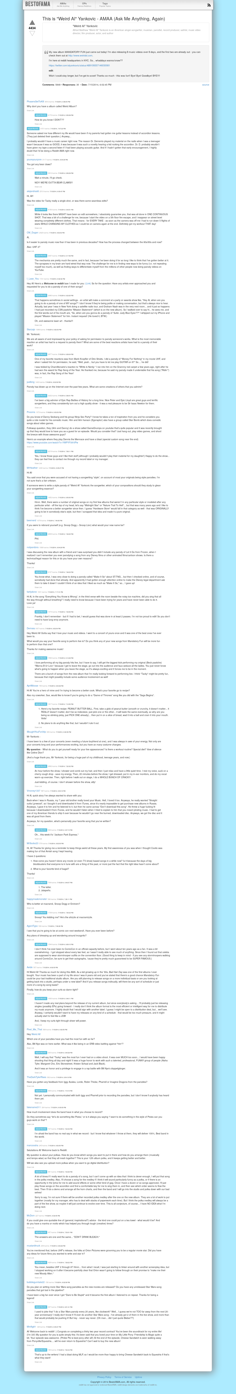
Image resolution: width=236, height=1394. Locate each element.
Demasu (31, 628)
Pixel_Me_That (34, 1029)
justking (31, 381)
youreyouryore (34, 159)
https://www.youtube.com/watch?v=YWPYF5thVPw (52, 442)
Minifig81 (31, 1326)
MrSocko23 (32, 843)
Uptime (138, 1377)
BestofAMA (37, 4)
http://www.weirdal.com (80, 55)
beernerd (31, 520)
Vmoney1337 (33, 790)
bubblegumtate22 (36, 1282)
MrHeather (32, 467)
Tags (105, 4)
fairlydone (32, 591)
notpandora (33, 547)
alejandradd (33, 191)
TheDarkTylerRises (36, 1077)
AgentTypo (32, 925)
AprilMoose (32, 685)
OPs (84, 4)
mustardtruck (33, 1245)
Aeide (30, 967)
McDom (31, 1215)
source (205, 84)
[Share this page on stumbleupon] (68, 90)
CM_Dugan (32, 232)
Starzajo (31, 329)
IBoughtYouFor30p (36, 731)
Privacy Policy (104, 1377)
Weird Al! (36, 1034)
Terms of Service (123, 1377)
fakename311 (34, 1107)
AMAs (63, 4)
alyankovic (41, 114)
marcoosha (32, 1145)
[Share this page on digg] (74, 90)
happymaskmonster (37, 899)
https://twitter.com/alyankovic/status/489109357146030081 (79, 65)
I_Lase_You (33, 278)
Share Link (30, 110)
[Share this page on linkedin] (62, 90)
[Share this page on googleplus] (56, 90)
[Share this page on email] (80, 90)
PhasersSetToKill (35, 101)
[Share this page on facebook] (45, 90)
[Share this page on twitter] (51, 90)
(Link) (88, 283)
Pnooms (31, 412)
